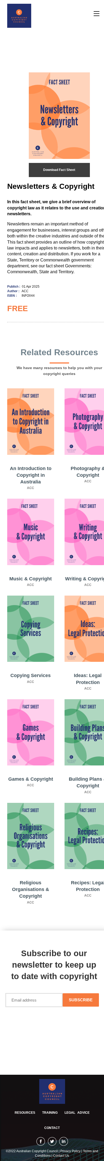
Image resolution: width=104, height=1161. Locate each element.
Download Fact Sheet (59, 170)
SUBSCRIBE (81, 1000)
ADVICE (77, 1113)
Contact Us (61, 1156)
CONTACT (52, 1128)
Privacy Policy (70, 1151)
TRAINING (50, 1113)
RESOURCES (25, 1113)
